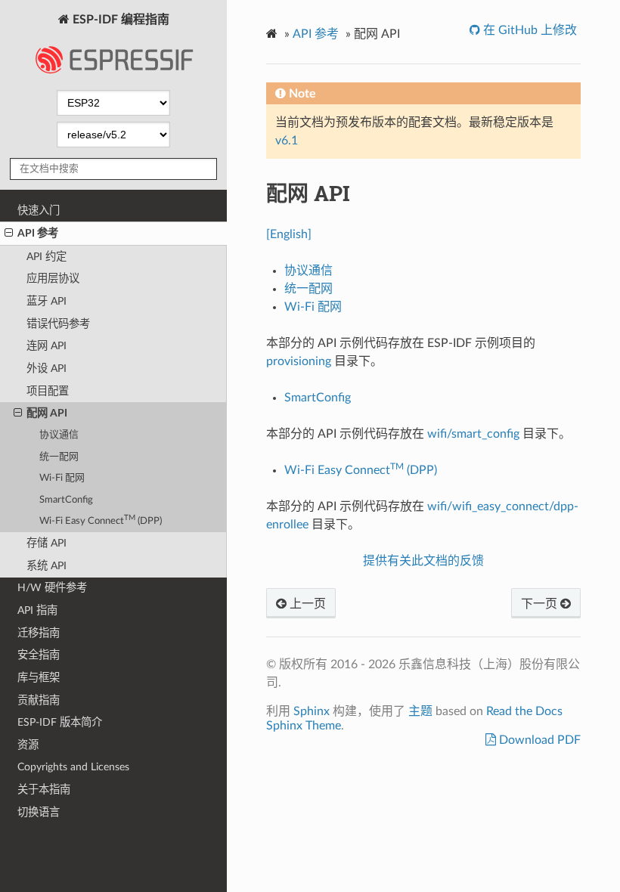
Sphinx (311, 711)
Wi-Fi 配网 (62, 478)
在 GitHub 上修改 (528, 30)
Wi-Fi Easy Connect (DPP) (100, 520)
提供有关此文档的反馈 (423, 561)
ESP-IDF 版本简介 (59, 722)
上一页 (306, 604)
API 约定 (46, 256)
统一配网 (59, 457)
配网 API (46, 413)
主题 (420, 711)
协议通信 (59, 435)
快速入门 (38, 210)
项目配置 (47, 391)
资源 (28, 745)
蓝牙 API (46, 301)
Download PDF (538, 740)
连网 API (46, 346)
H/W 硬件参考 (52, 587)
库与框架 (38, 677)
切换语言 (38, 812)
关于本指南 (43, 789)
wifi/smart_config (473, 434)
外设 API (46, 368)
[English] (289, 234)
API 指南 (37, 610)
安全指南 (38, 655)
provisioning (298, 361)
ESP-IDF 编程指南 (119, 20)
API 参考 (37, 233)
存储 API (46, 543)
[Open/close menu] (9, 233)
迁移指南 (38, 633)
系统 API (46, 565)
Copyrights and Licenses (73, 767)
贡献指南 (38, 700)
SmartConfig (66, 500)
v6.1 (286, 141)
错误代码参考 (58, 324)
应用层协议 (52, 278)
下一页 (540, 604)
